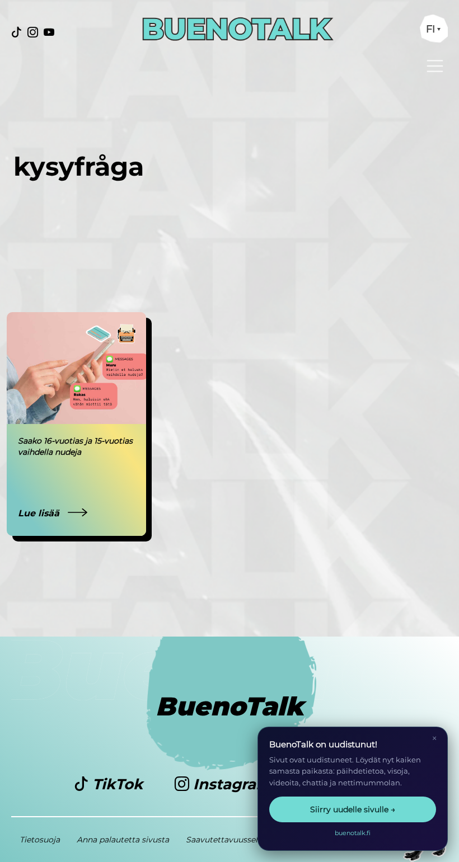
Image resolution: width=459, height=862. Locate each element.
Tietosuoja (40, 840)
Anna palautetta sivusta (123, 840)
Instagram (232, 784)
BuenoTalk (230, 706)
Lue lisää (40, 513)
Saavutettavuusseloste (230, 840)
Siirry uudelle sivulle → (352, 809)
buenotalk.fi (353, 833)
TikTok (117, 784)
